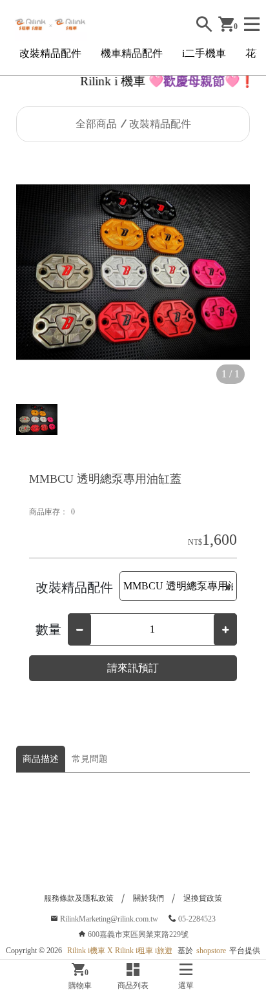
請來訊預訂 (133, 667)
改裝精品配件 (50, 53)
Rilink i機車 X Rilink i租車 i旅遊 (119, 950)
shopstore (211, 950)
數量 (48, 629)
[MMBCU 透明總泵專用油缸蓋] (133, 272)
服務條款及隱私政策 (79, 898)
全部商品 (96, 123)
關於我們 (148, 898)
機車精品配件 (132, 53)
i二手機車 (204, 53)
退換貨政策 (202, 898)
